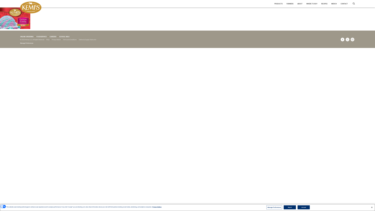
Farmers (290, 4)
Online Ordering (26, 37)
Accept (303, 207)
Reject (290, 207)
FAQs (48, 39)
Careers (53, 37)
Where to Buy (311, 4)
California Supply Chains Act (87, 39)
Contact (344, 4)
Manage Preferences (26, 43)
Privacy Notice (56, 39)
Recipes (324, 4)
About (299, 4)
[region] (187, 207)
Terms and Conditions (70, 39)
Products (278, 4)
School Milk (64, 37)
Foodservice (41, 37)
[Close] (372, 207)
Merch (334, 4)
